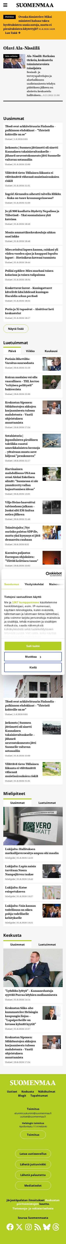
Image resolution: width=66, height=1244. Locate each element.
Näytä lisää (16, 328)
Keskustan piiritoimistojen (38, 1202)
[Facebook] (11, 1229)
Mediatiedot (33, 1185)
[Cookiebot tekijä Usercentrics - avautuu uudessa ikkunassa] (46, 574)
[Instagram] (29, 1229)
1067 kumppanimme (25, 602)
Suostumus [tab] (11, 584)
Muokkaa (31, 656)
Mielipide (10, 857)
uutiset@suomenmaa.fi (33, 1116)
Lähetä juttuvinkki (33, 1164)
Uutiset (8, 139)
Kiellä (33, 667)
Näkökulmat (46, 1091)
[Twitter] (20, 1230)
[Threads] (56, 1230)
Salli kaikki (33, 645)
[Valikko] (5, 5)
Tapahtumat (39, 1095)
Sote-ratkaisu (11, 56)
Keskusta (27, 1091)
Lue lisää (11, 33)
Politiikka (9, 17)
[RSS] (38, 1229)
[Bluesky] (47, 1230)
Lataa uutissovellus (33, 1153)
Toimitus (33, 1134)
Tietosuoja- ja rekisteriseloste (33, 1208)
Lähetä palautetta (33, 1175)
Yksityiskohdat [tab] (34, 584)
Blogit (22, 1095)
